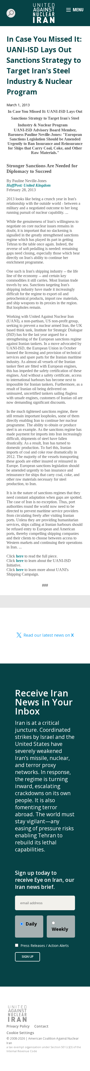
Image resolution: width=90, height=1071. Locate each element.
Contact (41, 1026)
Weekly (60, 929)
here (20, 556)
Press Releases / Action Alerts (44, 945)
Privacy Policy (18, 1026)
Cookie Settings (20, 1032)
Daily (31, 924)
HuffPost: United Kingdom (28, 185)
